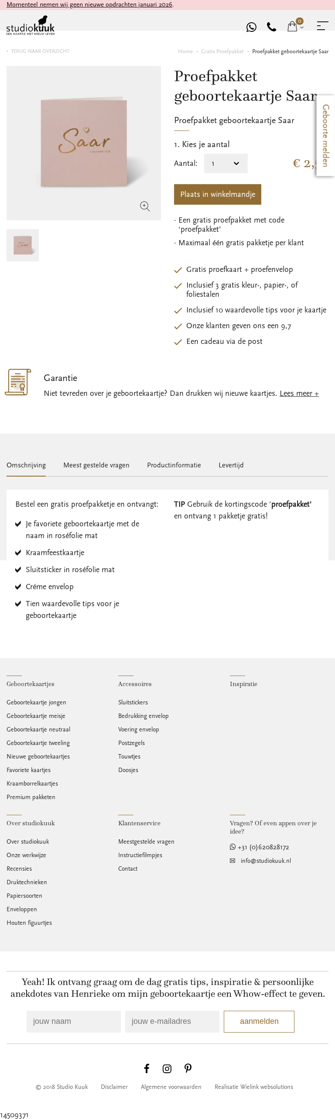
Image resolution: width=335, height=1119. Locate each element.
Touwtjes (129, 756)
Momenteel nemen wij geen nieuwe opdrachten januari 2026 (89, 4)
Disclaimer (114, 1087)
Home (185, 51)
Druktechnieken (27, 882)
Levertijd (231, 465)
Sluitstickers (133, 702)
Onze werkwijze (26, 855)
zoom (145, 206)
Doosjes (128, 770)
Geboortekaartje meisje (36, 716)
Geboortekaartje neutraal (38, 729)
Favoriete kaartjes (29, 770)
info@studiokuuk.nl (266, 861)
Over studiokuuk (28, 841)
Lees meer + (299, 393)
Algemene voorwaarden (171, 1087)
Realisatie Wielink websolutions (254, 1087)
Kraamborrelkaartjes (32, 783)
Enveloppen (22, 909)
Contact (127, 868)
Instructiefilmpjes (140, 855)
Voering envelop (138, 729)
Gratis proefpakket (222, 51)
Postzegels (131, 743)
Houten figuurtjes (29, 923)
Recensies (19, 868)
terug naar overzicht (40, 51)
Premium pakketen (31, 797)
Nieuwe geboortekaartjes (38, 756)
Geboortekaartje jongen (36, 702)
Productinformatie (174, 465)
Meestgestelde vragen (146, 841)
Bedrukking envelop (143, 716)
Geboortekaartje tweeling (38, 743)
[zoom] (84, 143)
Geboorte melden (326, 136)
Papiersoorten (24, 895)
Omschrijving (26, 465)
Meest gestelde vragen (96, 465)
